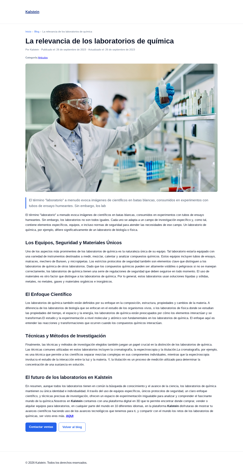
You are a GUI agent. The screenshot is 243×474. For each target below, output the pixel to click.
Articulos (43, 57)
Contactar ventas (41, 427)
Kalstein (32, 12)
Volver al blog (72, 427)
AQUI (69, 416)
